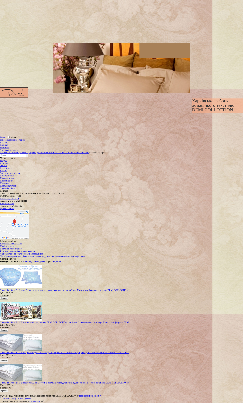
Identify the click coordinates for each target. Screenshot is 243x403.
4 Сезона (4, 163)
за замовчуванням (31, 261)
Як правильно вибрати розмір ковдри (18, 251)
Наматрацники (7, 175)
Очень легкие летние (10, 173)
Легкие (3, 170)
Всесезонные (6, 168)
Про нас (4, 145)
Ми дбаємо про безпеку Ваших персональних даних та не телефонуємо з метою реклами (42, 256)
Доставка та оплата (9, 150)
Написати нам (7, 203)
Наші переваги (7, 246)
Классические (6, 181)
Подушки (4, 183)
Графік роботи (7, 208)
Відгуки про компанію (11, 249)
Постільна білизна (8, 186)
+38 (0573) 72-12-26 (9, 198)
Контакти (4, 147)
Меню (13, 137)
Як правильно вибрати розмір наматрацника (21, 254)
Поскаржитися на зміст (90, 396)
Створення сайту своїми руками (15, 398)
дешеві (43, 261)
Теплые (3, 165)
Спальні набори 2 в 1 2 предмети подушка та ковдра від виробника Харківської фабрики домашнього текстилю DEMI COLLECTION (64, 352)
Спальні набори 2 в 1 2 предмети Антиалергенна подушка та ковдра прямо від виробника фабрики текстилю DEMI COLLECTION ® (64, 383)
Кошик (3, 137)
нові (59, 261)
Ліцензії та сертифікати (11, 243)
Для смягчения (7, 178)
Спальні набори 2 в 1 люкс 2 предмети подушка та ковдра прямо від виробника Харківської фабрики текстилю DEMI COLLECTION (64, 290)
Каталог (4, 142)
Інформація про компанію (12, 140)
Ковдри (3, 160)
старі (54, 261)
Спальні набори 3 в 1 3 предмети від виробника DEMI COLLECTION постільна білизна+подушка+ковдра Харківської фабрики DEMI (64, 322)
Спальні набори (7, 188)
